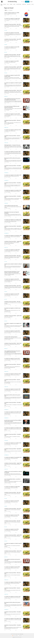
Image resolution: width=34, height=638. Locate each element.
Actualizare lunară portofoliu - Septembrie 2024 (12, 449)
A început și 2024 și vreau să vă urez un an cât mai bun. (12, 597)
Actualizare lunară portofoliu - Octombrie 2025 (12, 197)
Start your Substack (15, 635)
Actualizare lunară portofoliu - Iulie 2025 (12, 255)
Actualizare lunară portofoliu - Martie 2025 (13, 343)
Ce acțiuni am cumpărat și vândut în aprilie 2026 (13, 83)
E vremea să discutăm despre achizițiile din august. (11, 250)
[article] (17, 14)
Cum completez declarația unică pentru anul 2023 (12, 560)
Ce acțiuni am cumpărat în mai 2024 (11, 529)
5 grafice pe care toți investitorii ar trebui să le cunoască (13, 472)
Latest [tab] (6, 10)
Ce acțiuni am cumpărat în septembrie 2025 (13, 235)
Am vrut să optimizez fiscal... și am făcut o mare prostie (12, 480)
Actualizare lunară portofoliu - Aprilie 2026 (13, 66)
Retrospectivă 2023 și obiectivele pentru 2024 (12, 603)
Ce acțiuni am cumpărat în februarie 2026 (12, 129)
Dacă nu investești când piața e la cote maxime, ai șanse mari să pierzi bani (11, 272)
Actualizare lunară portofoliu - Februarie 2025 (12, 365)
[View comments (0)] (10, 21)
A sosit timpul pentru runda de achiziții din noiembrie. (12, 191)
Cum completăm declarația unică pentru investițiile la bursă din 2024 (12, 351)
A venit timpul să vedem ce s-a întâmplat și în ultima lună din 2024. (13, 405)
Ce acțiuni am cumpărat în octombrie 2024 (12, 442)
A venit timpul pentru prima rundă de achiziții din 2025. (12, 390)
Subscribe (27, 1)
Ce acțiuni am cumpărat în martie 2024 (12, 566)
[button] (1, 4)
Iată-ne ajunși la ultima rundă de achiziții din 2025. (11, 176)
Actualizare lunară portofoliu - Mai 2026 (12, 54)
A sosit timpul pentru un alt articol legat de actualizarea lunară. (12, 465)
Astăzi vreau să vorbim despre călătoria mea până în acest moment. (12, 207)
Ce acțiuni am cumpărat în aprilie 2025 (12, 330)
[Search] (22, 1)
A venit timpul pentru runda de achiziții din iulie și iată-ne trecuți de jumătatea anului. (12, 280)
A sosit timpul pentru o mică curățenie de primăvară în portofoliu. (12, 546)
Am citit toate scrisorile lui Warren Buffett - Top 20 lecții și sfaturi (13, 421)
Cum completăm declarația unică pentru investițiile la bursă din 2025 (12, 99)
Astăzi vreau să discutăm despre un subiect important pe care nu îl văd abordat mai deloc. (13, 109)
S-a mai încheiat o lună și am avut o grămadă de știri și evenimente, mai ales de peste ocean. (12, 367)
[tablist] (8, 10)
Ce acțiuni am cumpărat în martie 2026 (12, 113)
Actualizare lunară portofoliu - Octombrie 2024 (12, 435)
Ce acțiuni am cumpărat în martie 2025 (12, 358)
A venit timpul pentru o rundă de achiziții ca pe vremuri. (12, 359)
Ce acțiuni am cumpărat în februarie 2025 (12, 373)
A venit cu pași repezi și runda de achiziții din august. (11, 19)
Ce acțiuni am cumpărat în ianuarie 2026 (12, 151)
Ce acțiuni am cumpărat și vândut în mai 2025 (12, 309)
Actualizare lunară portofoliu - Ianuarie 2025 (12, 380)
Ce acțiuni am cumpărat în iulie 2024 (11, 500)
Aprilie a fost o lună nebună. (8, 316)
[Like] (4, 155)
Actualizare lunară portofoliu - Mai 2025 (12, 301)
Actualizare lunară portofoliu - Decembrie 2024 (12, 403)
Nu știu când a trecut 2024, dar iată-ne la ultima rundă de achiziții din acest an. (12, 413)
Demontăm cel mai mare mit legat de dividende (11, 213)
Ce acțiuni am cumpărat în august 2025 (12, 249)
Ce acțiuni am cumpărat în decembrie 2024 (12, 411)
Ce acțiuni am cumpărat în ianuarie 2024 (12, 596)
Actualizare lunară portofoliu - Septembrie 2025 (12, 227)
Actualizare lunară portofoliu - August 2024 (13, 463)
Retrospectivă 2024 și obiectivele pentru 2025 (12, 395)
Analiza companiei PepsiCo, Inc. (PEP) (11, 12)
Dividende (7, 20)
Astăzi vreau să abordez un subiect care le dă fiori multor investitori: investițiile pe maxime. (12, 274)
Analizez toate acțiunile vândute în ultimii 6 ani (13, 264)
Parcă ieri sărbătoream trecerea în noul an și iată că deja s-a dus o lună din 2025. (12, 382)
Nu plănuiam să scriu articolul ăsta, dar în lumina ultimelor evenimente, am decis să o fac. (12, 338)
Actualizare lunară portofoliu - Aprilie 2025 (13, 315)
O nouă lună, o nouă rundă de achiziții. (9, 62)
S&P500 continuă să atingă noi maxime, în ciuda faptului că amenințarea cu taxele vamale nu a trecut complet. (12, 257)
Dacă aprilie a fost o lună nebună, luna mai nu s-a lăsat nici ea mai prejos (13, 303)
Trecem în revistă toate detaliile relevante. (10, 13)
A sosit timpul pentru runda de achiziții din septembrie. (12, 236)
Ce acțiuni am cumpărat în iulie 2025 (11, 279)
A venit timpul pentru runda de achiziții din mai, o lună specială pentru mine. (12, 311)
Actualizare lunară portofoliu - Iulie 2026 (12, 24)
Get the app (20, 635)
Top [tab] (7, 10)
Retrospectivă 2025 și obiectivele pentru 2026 (12, 159)
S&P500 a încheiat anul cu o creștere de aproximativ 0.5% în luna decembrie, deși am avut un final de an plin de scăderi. (13, 168)
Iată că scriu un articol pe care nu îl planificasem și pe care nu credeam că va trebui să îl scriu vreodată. (13, 482)
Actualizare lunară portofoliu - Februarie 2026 (12, 121)
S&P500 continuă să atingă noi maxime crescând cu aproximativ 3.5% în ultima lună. (11, 243)
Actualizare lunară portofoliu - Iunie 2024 (12, 508)
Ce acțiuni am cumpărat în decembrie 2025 (12, 175)
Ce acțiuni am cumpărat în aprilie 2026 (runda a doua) (12, 76)
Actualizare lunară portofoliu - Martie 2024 (13, 550)
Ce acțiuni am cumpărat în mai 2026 (11, 61)
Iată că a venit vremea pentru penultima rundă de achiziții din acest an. (13, 429)
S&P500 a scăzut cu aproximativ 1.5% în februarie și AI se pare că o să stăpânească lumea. (12, 123)
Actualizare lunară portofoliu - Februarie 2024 (12, 573)
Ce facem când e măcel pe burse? (10, 336)
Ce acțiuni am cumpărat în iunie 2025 (11, 293)
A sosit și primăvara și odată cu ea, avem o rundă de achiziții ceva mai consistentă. (13, 115)
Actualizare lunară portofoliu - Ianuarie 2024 (12, 588)
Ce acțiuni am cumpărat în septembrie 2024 (13, 457)
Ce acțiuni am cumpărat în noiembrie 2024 (12, 427)
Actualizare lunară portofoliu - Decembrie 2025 (12, 166)
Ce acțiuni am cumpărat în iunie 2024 (11, 515)
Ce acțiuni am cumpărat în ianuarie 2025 (12, 389)
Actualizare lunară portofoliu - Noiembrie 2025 (12, 183)
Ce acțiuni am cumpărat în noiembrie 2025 (12, 190)
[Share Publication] (24, 1)
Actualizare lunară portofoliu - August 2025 (12, 241)
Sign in (31, 1)
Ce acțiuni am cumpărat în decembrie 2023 (12, 618)
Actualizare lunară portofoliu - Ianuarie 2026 (12, 136)
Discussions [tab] (10, 10)
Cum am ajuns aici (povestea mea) (11, 205)
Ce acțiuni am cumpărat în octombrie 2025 (12, 219)
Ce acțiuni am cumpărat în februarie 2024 (12, 582)
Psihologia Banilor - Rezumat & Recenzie (12, 145)
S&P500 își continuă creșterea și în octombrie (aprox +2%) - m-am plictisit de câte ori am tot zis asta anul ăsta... (12, 199)
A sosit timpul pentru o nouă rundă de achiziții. (11, 458)
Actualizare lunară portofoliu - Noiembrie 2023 (12, 626)
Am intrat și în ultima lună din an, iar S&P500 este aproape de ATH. (12, 620)
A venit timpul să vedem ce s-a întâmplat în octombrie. (12, 436)
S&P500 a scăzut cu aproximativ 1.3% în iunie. (11, 40)
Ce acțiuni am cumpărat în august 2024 (12, 486)
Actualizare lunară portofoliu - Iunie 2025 (12, 285)
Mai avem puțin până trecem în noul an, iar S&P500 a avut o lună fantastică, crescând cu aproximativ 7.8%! (13, 628)
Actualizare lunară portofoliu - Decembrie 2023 (12, 612)
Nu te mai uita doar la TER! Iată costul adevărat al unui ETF (11, 107)
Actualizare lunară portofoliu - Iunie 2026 (12, 39)
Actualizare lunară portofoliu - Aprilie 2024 (13, 535)
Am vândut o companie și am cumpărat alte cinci (12, 324)
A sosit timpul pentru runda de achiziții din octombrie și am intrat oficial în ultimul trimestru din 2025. (12, 221)
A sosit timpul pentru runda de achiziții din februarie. (11, 583)
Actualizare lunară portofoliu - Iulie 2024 (12, 492)
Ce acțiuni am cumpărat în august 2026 (12, 18)
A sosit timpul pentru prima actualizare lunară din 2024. (12, 590)
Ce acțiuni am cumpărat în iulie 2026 (11, 32)
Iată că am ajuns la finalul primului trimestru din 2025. (12, 344)
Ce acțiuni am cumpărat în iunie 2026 (11, 46)
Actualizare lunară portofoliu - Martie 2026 (13, 90)
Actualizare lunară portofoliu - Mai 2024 (12, 520)
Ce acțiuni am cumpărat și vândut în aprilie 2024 (13, 544)
